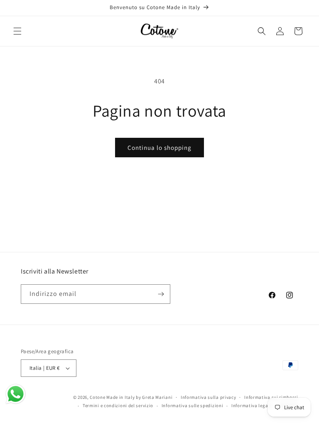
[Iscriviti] (161, 294)
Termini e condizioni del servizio (118, 405)
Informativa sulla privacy (208, 397)
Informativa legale (251, 405)
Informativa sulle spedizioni (192, 405)
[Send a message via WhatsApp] (15, 394)
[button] (17, 31)
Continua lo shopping (159, 147)
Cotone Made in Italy (112, 397)
